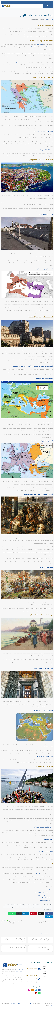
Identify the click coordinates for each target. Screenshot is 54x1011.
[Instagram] (45, 2)
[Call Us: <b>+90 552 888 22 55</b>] (39, 979)
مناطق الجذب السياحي (31, 47)
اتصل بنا (44, 976)
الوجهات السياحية (39, 44)
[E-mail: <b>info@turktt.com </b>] (39, 969)
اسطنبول (38, 873)
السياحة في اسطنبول (47, 907)
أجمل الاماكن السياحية (47, 904)
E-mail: (31, 968)
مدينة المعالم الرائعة (47, 909)
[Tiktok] (42, 2)
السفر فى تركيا (19, 971)
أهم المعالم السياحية (36, 904)
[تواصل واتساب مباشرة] (48, 5)
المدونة (44, 971)
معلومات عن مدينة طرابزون (44, 895)
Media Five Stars (15, 1003)
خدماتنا (44, 968)
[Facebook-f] (51, 2)
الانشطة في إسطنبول (10, 904)
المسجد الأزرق (49, 47)
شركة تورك (20, 969)
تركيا (5, 907)
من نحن (44, 973)
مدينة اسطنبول (19, 62)
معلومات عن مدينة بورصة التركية (42, 892)
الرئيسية (44, 966)
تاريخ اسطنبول (11, 907)
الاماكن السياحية (20, 904)
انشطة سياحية (24, 907)
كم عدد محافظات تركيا (45, 900)
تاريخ (17, 907)
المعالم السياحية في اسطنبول (35, 907)
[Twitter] (48, 2)
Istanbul (41, 29)
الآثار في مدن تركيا (46, 897)
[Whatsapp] (39, 2)
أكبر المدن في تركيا (46, 889)
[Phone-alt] (36, 2)
